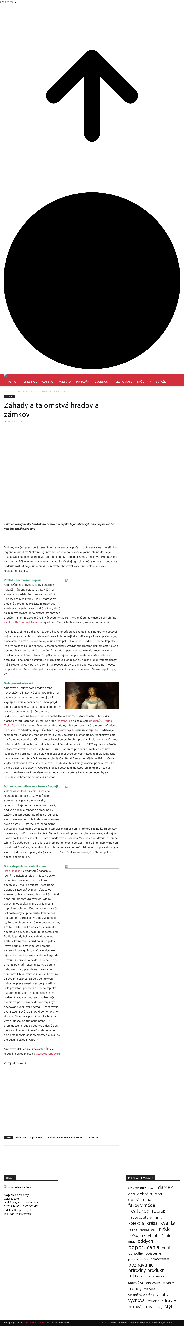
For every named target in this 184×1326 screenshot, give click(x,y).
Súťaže (161, 381)
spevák (158, 1276)
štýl (168, 1306)
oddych (145, 1241)
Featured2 (158, 1211)
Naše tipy (144, 381)
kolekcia (136, 1223)
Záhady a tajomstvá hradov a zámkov (65, 1137)
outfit (167, 1248)
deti (131, 1194)
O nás (103, 1322)
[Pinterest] (24, 429)
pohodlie (135, 1253)
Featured (139, 1211)
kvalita (167, 1223)
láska (132, 1229)
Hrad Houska (12, 871)
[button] (175, 378)
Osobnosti (102, 381)
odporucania (36, 1137)
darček (165, 1187)
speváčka (135, 1282)
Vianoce (149, 1289)
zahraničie (93, 1137)
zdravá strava (141, 1307)
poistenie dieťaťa (138, 1259)
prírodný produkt (146, 1270)
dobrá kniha (139, 1199)
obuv (131, 1242)
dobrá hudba (149, 1194)
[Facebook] (7, 429)
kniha (158, 1217)
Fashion (12, 381)
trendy (135, 1288)
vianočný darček (141, 1295)
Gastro (47, 381)
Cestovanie (123, 381)
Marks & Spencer (148, 1229)
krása (152, 1223)
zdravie (169, 1300)
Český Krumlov (25, 725)
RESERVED (146, 1276)
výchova (136, 1300)
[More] (41, 429)
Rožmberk (63, 720)
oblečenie (162, 1235)
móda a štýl (139, 1235)
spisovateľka (153, 1282)
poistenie (153, 1253)
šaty (159, 1307)
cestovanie (20, 1137)
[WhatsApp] (32, 429)
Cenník (112, 1322)
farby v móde (141, 1205)
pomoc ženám (160, 1259)
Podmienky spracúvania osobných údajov (151, 1322)
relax (133, 1276)
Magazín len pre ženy (33, 1322)
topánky (168, 1283)
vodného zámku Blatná (31, 791)
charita (152, 1188)
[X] (15, 429)
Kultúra (64, 381)
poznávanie (141, 1265)
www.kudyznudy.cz (48, 1053)
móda (165, 1229)
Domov (8, 391)
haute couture (140, 1217)
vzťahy (162, 1294)
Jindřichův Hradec (100, 720)
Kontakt (123, 1322)
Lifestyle (30, 381)
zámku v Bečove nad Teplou (22, 622)
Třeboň (8, 725)
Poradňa (82, 381)
